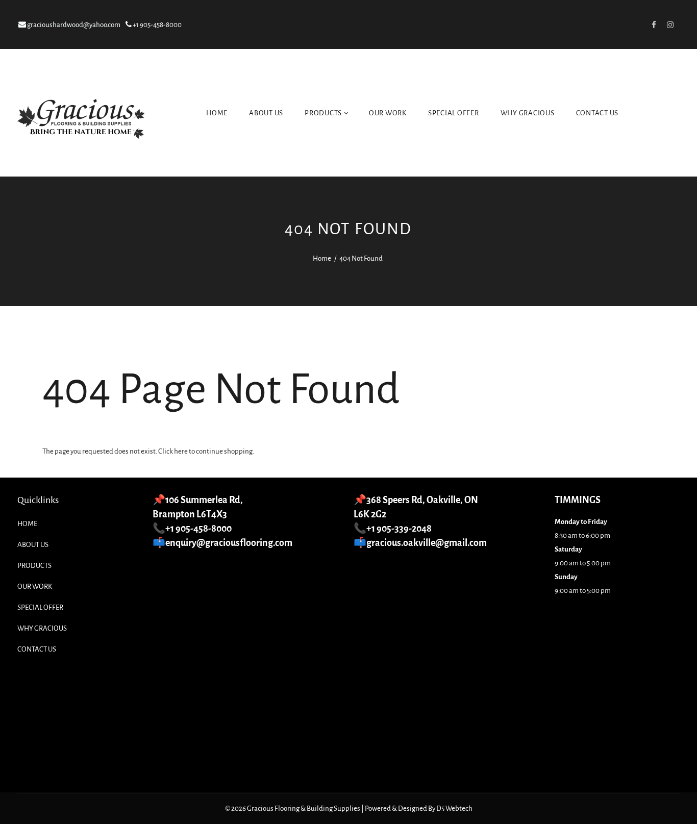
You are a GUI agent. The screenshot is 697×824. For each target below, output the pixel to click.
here (181, 451)
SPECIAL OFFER (453, 113)
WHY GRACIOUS (528, 113)
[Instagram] (670, 24)
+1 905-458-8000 (157, 25)
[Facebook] (654, 24)
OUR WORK (388, 113)
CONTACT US (597, 113)
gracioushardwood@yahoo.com (73, 25)
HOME (217, 113)
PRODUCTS (324, 113)
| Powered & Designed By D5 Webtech (416, 808)
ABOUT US (266, 113)
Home (322, 258)
